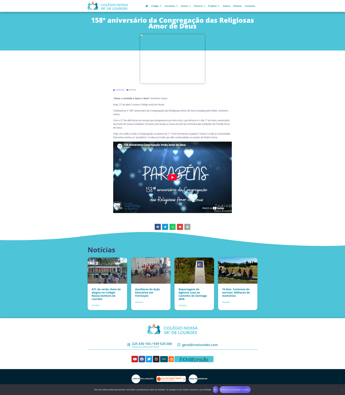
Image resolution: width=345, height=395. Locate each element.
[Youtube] (135, 359)
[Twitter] (149, 359)
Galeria (226, 5)
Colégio (155, 5)
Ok (215, 390)
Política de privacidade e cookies (235, 390)
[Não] (341, 389)
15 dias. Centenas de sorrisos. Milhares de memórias (236, 292)
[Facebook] (142, 359)
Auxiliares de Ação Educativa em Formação (147, 292)
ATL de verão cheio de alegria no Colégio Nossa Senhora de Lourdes (106, 294)
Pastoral (198, 5)
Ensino (184, 5)
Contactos (250, 5)
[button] (158, 227)
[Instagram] (156, 359)
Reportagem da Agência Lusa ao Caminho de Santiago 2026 (193, 294)
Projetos (212, 5)
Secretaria (170, 5)
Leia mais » (96, 305)
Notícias (237, 5)
